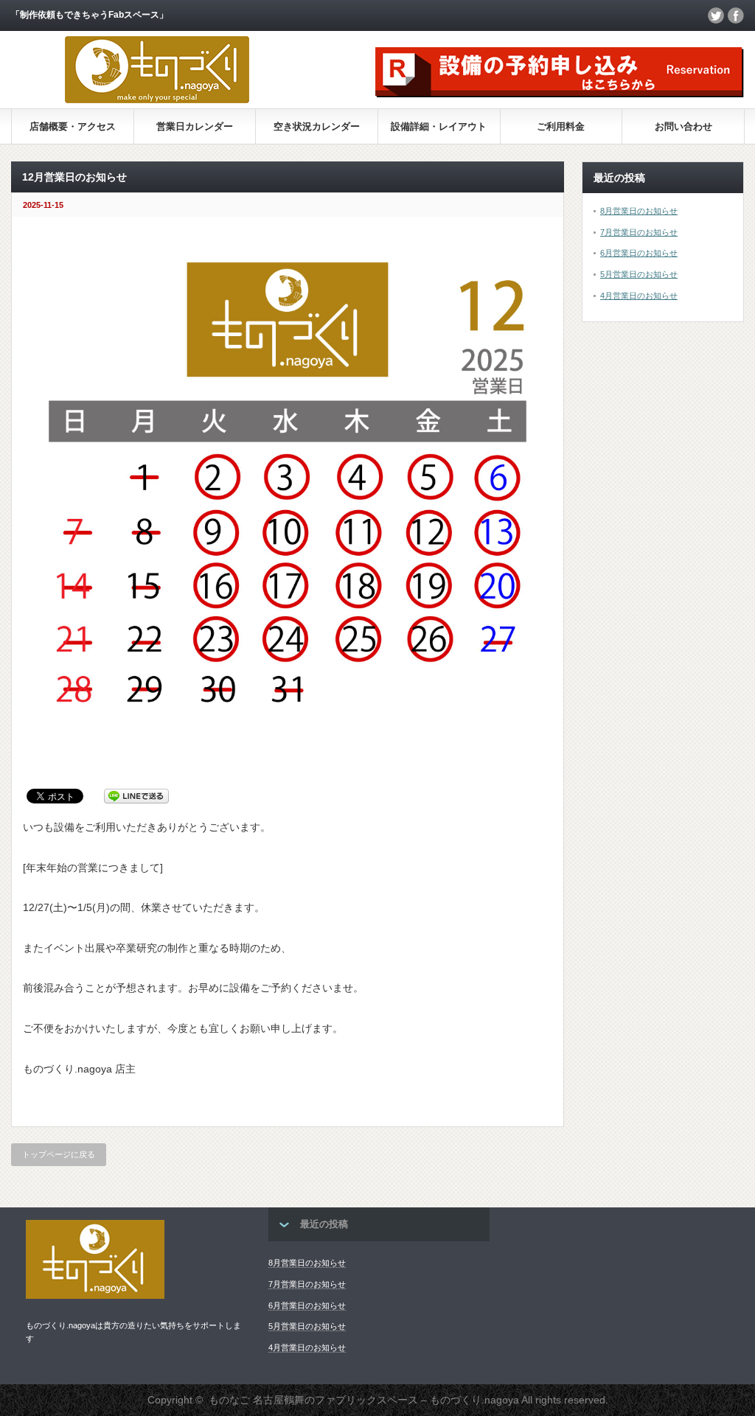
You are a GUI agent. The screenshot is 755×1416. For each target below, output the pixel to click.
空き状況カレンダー (317, 126)
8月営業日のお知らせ (639, 210)
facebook (736, 15)
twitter (716, 15)
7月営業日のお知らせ (639, 232)
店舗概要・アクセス (72, 126)
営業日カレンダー (194, 126)
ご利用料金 (561, 126)
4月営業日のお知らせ (639, 295)
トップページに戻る (58, 1154)
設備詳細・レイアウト (439, 126)
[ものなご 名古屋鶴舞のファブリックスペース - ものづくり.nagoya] (157, 99)
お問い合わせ (683, 126)
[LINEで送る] (136, 795)
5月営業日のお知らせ (639, 274)
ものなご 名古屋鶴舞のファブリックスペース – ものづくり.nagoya (364, 1400)
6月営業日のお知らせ (639, 252)
